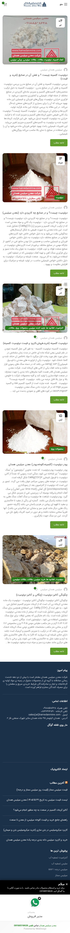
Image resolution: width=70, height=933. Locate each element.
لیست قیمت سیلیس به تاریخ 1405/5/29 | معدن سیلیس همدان (37, 800)
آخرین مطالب (57, 783)
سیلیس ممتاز (61, 875)
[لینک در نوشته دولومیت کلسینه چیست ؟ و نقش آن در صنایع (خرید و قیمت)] (35, 39)
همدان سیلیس (55, 459)
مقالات (40, 59)
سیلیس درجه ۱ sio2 (57, 869)
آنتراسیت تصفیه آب (58, 857)
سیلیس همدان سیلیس (51, 70)
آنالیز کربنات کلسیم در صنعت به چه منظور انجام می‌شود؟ (40, 810)
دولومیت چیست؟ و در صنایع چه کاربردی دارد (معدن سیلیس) (35, 213)
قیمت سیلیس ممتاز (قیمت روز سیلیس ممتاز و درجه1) (41, 790)
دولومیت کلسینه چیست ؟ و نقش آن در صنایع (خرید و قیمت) (38, 77)
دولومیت (48, 59)
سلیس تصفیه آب (59, 863)
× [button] (67, 884)
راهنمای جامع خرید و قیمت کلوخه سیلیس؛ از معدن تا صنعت (38, 820)
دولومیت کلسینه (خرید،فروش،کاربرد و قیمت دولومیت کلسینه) (35, 343)
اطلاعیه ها (50, 328)
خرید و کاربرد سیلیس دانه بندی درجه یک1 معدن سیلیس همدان (36, 840)
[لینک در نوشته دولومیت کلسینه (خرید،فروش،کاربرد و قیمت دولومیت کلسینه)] (35, 308)
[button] (35, 908)
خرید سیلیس (39, 579)
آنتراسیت (59, 328)
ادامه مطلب (59, 143)
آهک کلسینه (58, 59)
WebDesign (41, 928)
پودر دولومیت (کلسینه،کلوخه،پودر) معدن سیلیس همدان (37, 464)
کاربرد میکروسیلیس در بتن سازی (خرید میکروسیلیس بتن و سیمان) (35, 830)
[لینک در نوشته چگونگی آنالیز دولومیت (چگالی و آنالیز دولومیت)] (35, 559)
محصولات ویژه (22, 328)
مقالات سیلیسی (29, 59)
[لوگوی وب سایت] (35, 4)
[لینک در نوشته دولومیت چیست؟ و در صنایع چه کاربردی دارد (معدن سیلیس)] (35, 177)
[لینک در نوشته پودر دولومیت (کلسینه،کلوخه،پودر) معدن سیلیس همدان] (35, 432)
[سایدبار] (66, 284)
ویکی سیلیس (16, 59)
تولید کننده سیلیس (37, 328)
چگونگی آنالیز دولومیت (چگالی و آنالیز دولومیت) (41, 595)
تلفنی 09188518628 (23, 925)
